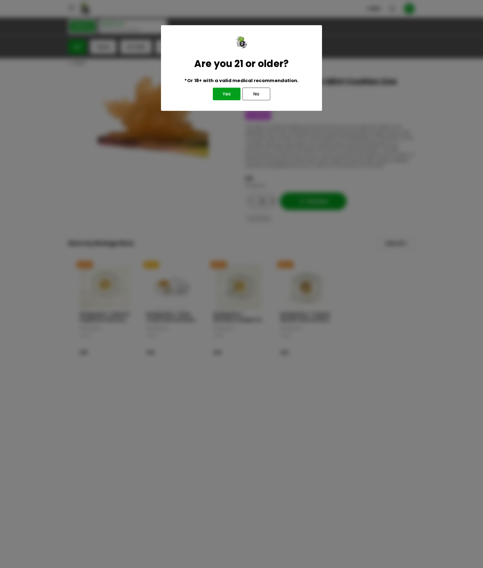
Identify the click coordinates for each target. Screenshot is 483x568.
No (256, 94)
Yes (227, 94)
